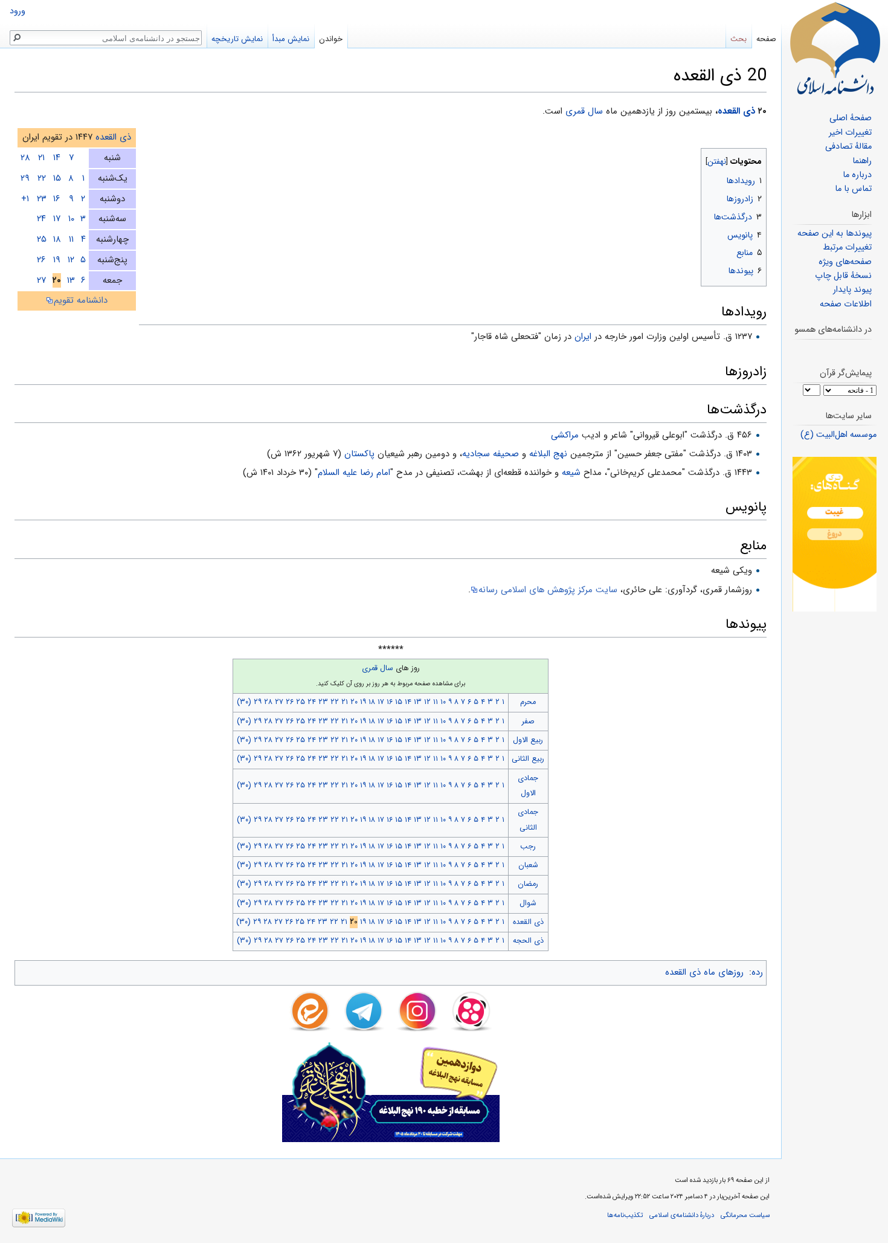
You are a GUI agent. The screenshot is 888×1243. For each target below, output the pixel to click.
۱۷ (56, 218)
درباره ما (857, 175)
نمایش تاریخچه (237, 39)
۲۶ (41, 260)
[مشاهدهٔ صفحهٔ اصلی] (835, 48)
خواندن (331, 39)
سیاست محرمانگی (745, 1215)
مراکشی (565, 435)
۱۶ (56, 199)
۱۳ (71, 280)
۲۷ (41, 280)
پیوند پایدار (852, 290)
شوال (528, 903)
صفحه (766, 39)
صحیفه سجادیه (490, 454)
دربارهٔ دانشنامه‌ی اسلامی (681, 1215)
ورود (17, 11)
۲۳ (42, 199)
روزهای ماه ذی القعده (704, 972)
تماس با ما (853, 189)
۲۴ (41, 218)
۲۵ (42, 239)
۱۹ (56, 260)
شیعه (571, 472)
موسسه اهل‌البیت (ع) (838, 435)
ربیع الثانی (528, 759)
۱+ (25, 199)
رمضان (528, 884)
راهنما (862, 161)
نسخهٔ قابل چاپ (843, 276)
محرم (528, 702)
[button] (756, 159)
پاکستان (359, 454)
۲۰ (354, 702)
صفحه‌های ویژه (845, 262)
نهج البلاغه (548, 454)
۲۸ (25, 157)
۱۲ (71, 260)
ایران (582, 336)
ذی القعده (736, 111)
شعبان (528, 865)
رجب (528, 847)
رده (757, 972)
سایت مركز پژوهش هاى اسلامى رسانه (547, 590)
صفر (528, 721)
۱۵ (57, 178)
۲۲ (41, 178)
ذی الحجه (528, 941)
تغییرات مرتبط (847, 247)
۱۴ (56, 157)
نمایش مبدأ (290, 39)
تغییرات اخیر (850, 133)
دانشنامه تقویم (81, 300)
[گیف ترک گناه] (835, 534)
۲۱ (41, 157)
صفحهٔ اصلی (850, 118)
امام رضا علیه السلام (354, 472)
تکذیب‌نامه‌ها (625, 1215)
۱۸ (57, 239)
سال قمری (584, 111)
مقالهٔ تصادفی (848, 146)
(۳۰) (244, 702)
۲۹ (25, 178)
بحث (738, 39)
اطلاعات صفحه (846, 304)
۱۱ (71, 239)
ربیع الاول (528, 740)
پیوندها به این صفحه (834, 234)
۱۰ (71, 218)
